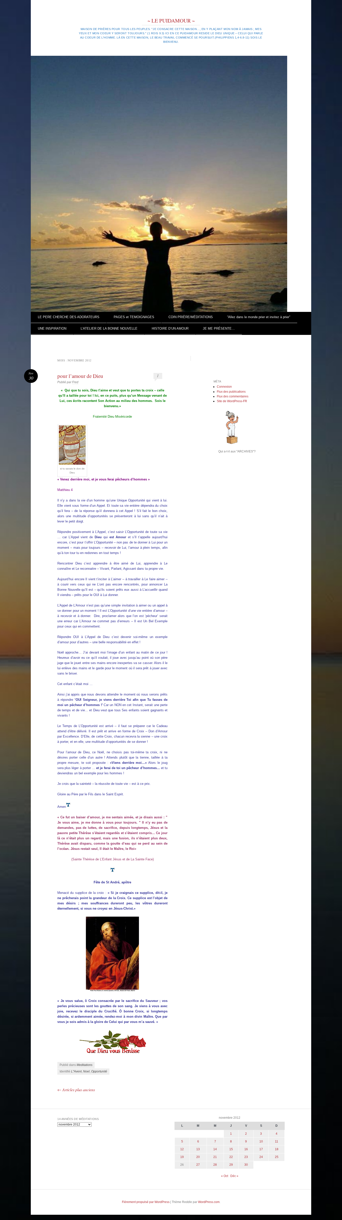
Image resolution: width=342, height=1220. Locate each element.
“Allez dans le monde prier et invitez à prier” (258, 317)
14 (215, 1149)
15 (231, 1149)
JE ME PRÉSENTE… (219, 328)
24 (261, 1157)
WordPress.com (209, 1202)
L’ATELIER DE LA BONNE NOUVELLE (109, 328)
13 (198, 1149)
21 (215, 1157)
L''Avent (76, 1071)
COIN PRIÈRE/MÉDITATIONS (190, 317)
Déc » (234, 1176)
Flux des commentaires (232, 396)
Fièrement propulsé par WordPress (145, 1202)
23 (246, 1157)
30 (246, 1164)
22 (231, 1157)
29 (231, 1164)
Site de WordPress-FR (232, 401)
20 (198, 1157)
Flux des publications (231, 391)
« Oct (224, 1176)
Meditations (84, 1065)
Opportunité (99, 1071)
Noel (86, 1071)
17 (261, 1149)
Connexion (224, 386)
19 (182, 1157)
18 (276, 1149)
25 (276, 1157)
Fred (75, 382)
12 (182, 1149)
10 (261, 1141)
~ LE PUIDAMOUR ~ (171, 20)
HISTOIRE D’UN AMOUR (170, 328)
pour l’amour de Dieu (80, 375)
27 (198, 1164)
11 (276, 1141)
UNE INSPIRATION (52, 328)
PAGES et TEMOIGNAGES (134, 317)
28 (215, 1164)
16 (246, 1149)
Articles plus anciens (76, 1089)
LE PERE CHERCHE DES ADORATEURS (68, 317)
